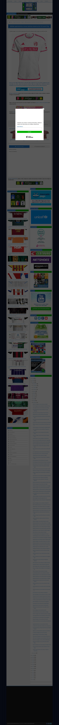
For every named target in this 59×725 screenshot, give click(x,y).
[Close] (43, 109)
